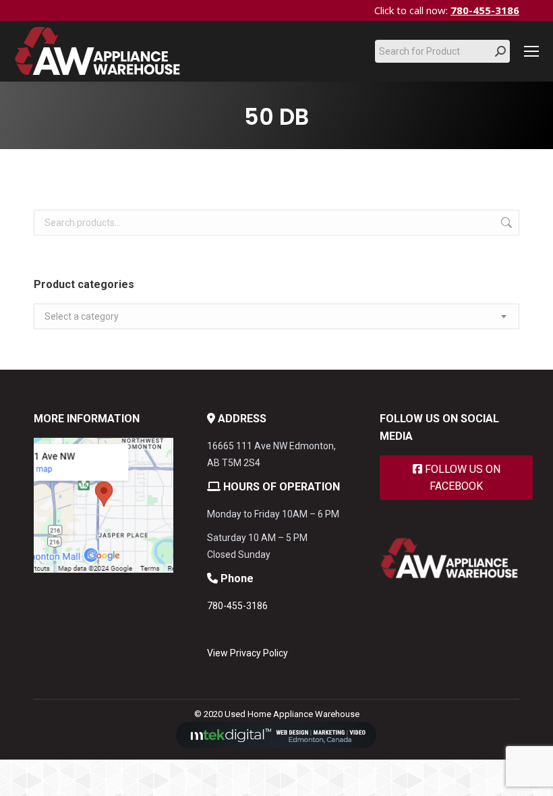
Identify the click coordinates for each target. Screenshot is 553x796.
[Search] (500, 51)
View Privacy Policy (247, 653)
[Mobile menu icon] (531, 51)
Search (505, 222)
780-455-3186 (484, 10)
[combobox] (276, 316)
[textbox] (82, 316)
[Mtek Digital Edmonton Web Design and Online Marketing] (276, 745)
